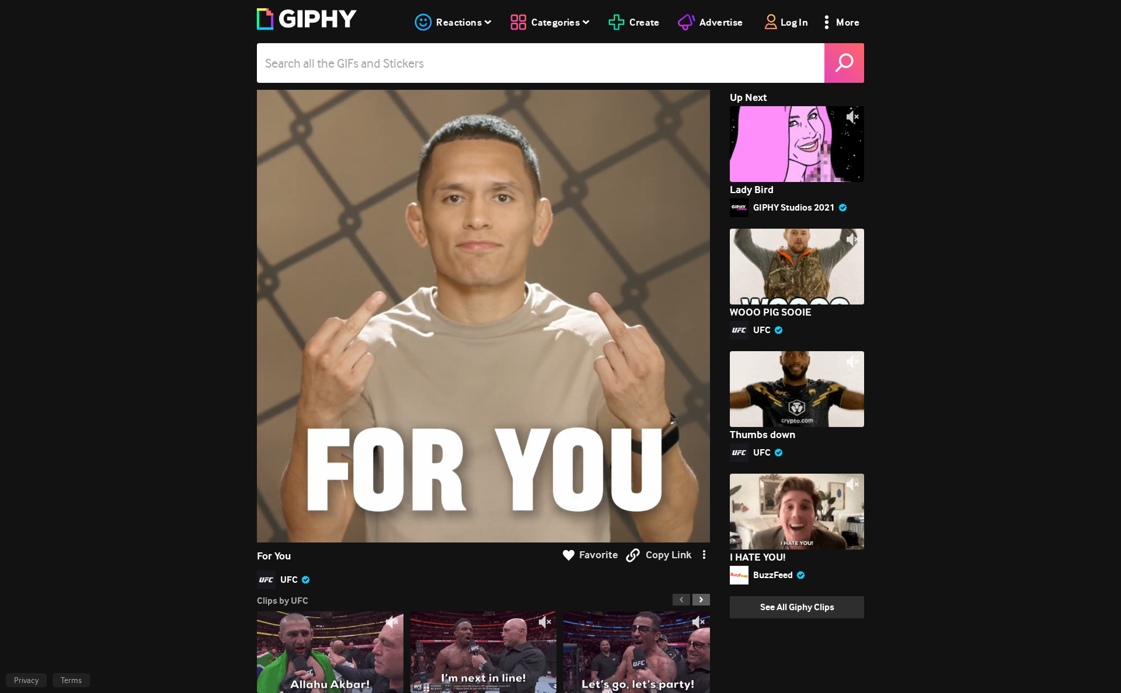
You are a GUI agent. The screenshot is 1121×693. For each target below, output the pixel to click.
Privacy (26, 680)
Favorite (598, 555)
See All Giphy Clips (797, 606)
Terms (71, 680)
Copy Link (668, 555)
